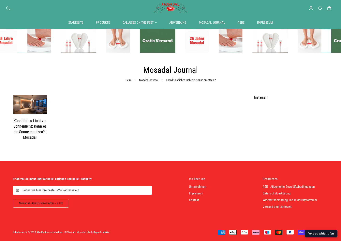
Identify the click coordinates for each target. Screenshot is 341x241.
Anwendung (177, 22)
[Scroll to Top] (333, 219)
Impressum (265, 22)
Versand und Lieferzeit (277, 207)
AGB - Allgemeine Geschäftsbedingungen (289, 187)
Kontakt (194, 200)
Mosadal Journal (212, 22)
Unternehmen (197, 187)
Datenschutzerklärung (276, 193)
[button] (329, 8)
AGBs (241, 22)
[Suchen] (8, 8)
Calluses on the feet (138, 22)
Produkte (103, 22)
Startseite (75, 22)
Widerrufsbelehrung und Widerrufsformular (290, 200)
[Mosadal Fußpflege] (170, 8)
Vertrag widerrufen (321, 233)
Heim (128, 80)
